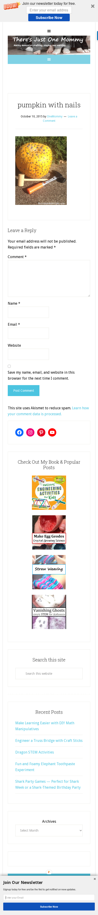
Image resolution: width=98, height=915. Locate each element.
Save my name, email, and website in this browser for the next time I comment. (41, 375)
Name (14, 303)
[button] (49, 11)
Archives (49, 821)
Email (14, 324)
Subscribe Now (49, 17)
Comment (17, 257)
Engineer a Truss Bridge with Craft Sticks (49, 740)
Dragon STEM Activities (34, 752)
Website (14, 345)
